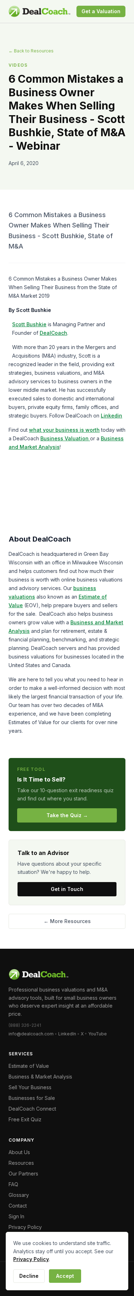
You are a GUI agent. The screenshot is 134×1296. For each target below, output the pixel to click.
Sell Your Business (30, 1087)
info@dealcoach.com (31, 1033)
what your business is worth (64, 430)
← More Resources (67, 921)
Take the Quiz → (67, 815)
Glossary (19, 1195)
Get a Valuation (100, 11)
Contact (18, 1206)
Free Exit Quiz (25, 1119)
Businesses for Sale (32, 1098)
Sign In (16, 1216)
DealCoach (53, 333)
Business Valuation (65, 438)
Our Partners (23, 1174)
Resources (21, 1163)
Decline (29, 1276)
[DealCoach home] (39, 11)
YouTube (97, 1033)
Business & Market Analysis (40, 1077)
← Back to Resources (31, 50)
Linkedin (111, 416)
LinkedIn (67, 1033)
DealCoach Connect (32, 1109)
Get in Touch (67, 889)
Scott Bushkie (29, 324)
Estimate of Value (29, 1066)
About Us (19, 1152)
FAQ (13, 1184)
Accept (65, 1276)
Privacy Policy (25, 1227)
